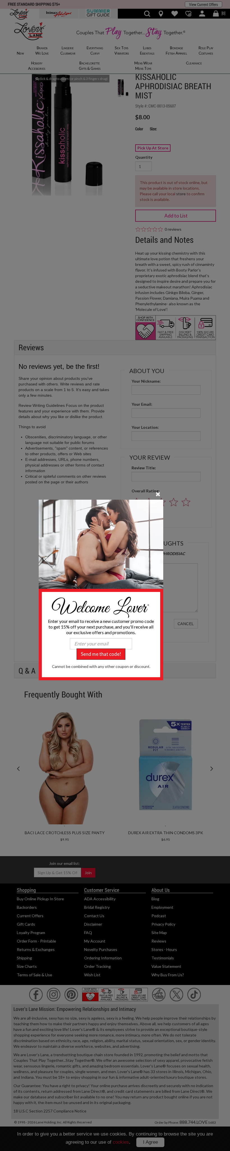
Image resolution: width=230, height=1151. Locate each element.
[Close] (158, 493)
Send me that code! (101, 654)
